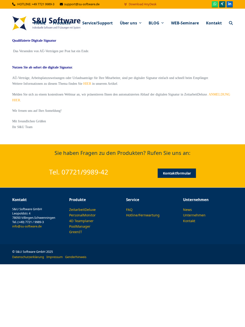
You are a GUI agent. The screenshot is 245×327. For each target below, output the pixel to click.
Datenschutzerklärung (28, 257)
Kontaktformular (177, 173)
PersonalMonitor (82, 215)
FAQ (129, 209)
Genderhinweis (75, 257)
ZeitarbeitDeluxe (82, 209)
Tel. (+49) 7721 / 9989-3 (28, 222)
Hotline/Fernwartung (143, 215)
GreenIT (75, 232)
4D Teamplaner (81, 221)
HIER (87, 83)
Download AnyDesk (142, 4)
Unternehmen (194, 215)
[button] (230, 23)
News (187, 209)
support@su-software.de (82, 4)
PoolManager (79, 226)
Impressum (54, 257)
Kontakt (189, 221)
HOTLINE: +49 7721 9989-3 (36, 4)
